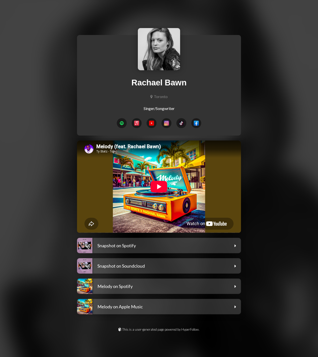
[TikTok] (181, 123)
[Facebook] (196, 123)
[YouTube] (152, 123)
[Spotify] (122, 123)
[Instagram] (166, 123)
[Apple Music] (137, 123)
